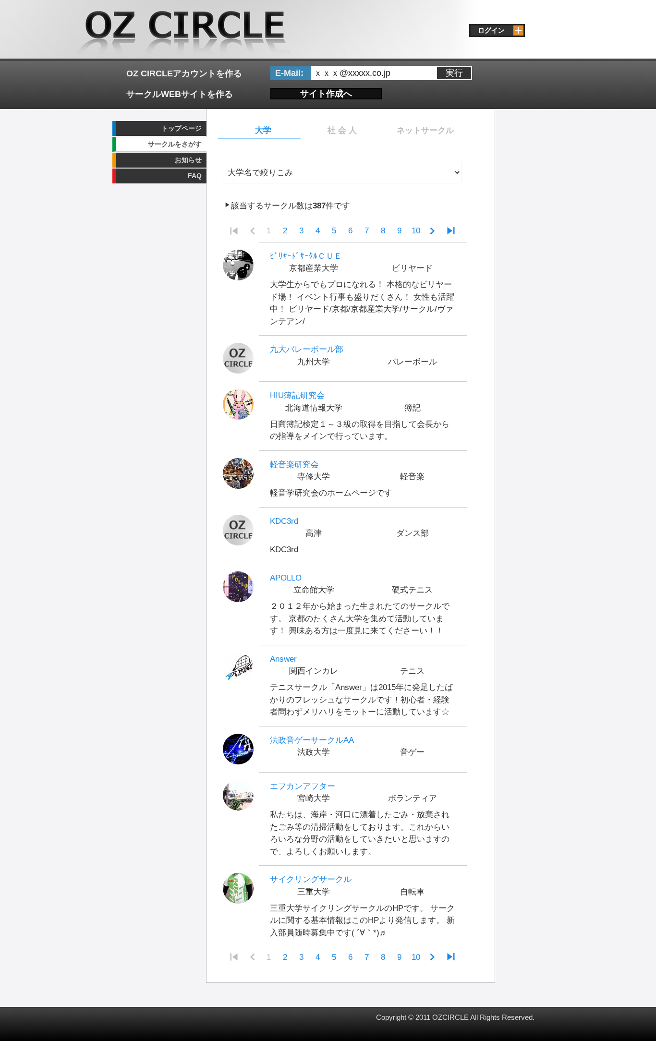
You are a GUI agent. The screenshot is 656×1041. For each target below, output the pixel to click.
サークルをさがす (175, 144)
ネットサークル (425, 130)
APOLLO (286, 577)
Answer (283, 659)
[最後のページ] (451, 231)
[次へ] (432, 231)
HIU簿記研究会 (297, 395)
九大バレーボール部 (306, 349)
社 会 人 (342, 130)
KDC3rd (284, 521)
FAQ (195, 176)
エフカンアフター (302, 786)
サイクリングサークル (311, 879)
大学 (263, 130)
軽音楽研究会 (294, 464)
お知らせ (188, 160)
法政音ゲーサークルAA (312, 740)
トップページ (181, 128)
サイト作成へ (326, 93)
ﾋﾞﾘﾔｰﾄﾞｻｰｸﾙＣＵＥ (306, 256)
